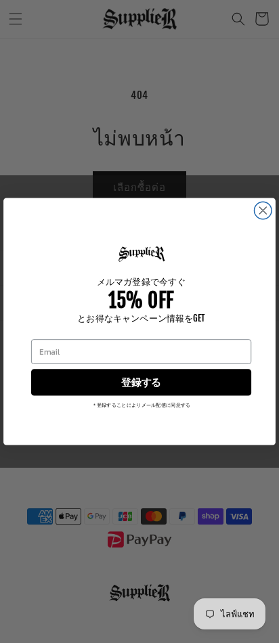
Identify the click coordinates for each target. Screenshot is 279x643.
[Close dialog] (263, 210)
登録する (140, 382)
